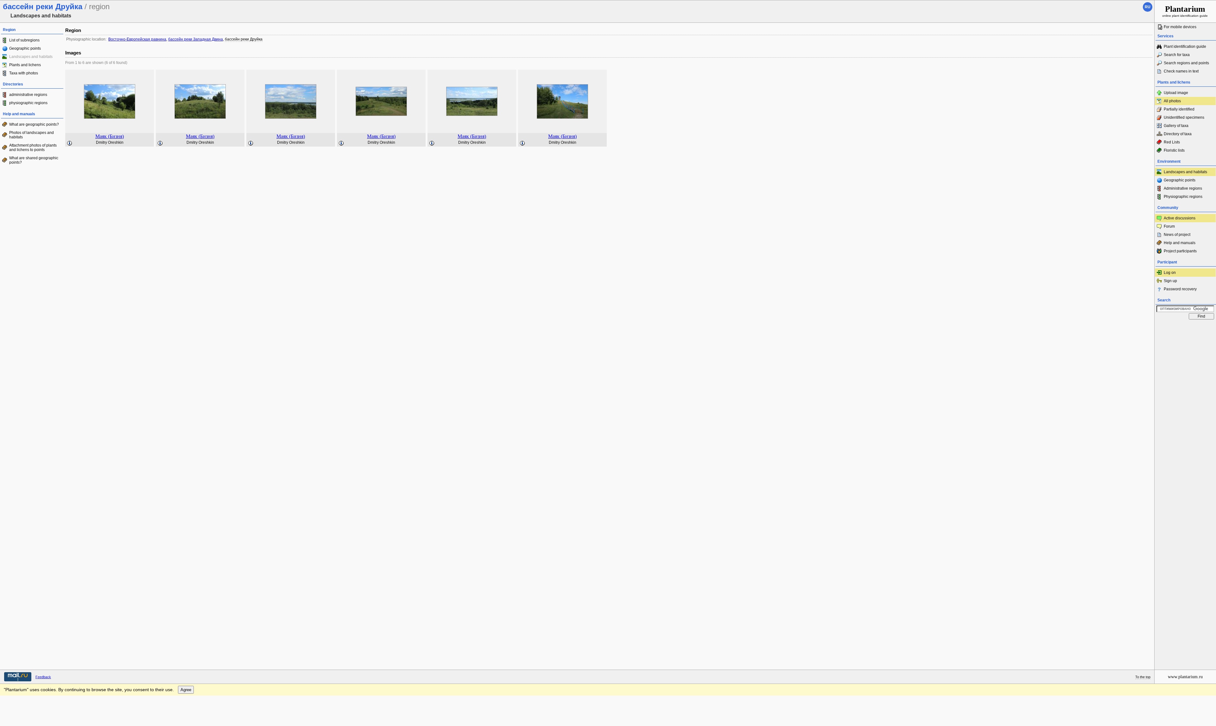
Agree (185, 689)
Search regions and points (1186, 63)
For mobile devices (1180, 27)
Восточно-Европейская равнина (137, 39)
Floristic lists (1174, 150)
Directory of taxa (1178, 134)
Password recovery (1180, 289)
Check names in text (1181, 71)
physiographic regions (28, 103)
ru (1147, 7)
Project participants (1180, 251)
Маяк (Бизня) (109, 136)
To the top (1142, 677)
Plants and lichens (25, 65)
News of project (1177, 234)
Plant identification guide (1185, 46)
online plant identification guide (1185, 10)
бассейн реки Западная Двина (195, 39)
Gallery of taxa (1176, 125)
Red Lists (1172, 142)
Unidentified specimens (1184, 117)
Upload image (1176, 93)
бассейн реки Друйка (244, 39)
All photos (1172, 101)
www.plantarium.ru (1185, 676)
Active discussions (1179, 218)
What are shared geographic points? (33, 160)
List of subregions (24, 40)
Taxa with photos (23, 73)
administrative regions (28, 94)
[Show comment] (69, 143)
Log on (1170, 272)
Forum (1169, 226)
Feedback (43, 677)
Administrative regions (1183, 188)
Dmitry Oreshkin (110, 142)
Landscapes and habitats (1185, 172)
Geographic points (25, 48)
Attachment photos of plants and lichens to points (33, 147)
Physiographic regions (1183, 196)
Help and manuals (1179, 243)
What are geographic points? (34, 124)
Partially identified (1179, 109)
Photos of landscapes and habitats (31, 134)
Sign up (1170, 281)
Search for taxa (1177, 55)
